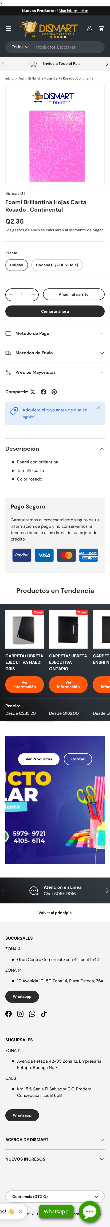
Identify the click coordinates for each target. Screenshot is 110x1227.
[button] (101, 28)
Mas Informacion (73, 10)
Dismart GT (15, 193)
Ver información (24, 684)
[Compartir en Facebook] (43, 392)
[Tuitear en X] (33, 392)
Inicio (9, 78)
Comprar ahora (55, 311)
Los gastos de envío (22, 230)
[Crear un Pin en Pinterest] (54, 392)
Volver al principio (55, 912)
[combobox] (55, 47)
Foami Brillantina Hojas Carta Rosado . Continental (56, 78)
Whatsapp (22, 996)
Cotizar (78, 759)
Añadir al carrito (74, 294)
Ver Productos (39, 759)
